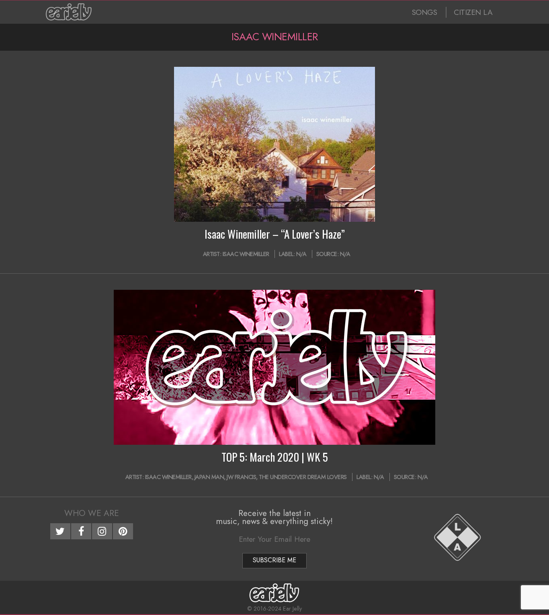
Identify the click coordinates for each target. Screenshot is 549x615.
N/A (301, 254)
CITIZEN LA (473, 12)
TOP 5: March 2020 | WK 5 (274, 457)
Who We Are (91, 513)
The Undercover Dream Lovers (303, 477)
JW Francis (241, 477)
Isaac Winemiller (246, 254)
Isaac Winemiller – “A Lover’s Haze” (275, 234)
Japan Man (209, 477)
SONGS (424, 12)
